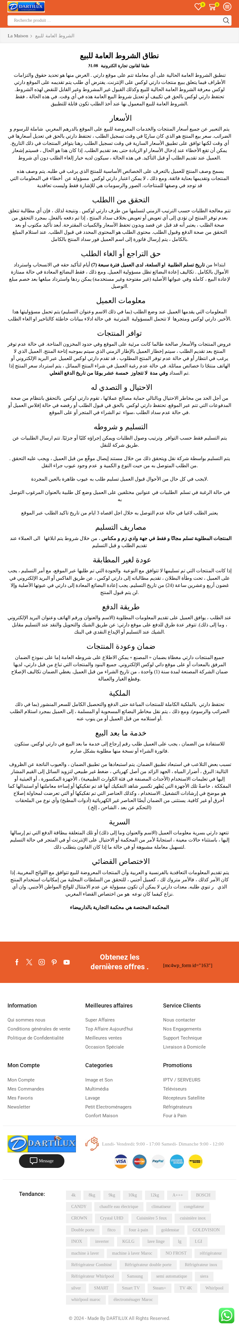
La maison (18, 35)
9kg (112, 1195)
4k (73, 1195)
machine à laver (85, 1253)
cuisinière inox (193, 1218)
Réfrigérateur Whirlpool (92, 1276)
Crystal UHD (111, 1218)
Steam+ (159, 1288)
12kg (154, 1195)
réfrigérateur (211, 1253)
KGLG (128, 1241)
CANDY (79, 1206)
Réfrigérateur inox (201, 1264)
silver (76, 1288)
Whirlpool (214, 1288)
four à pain (138, 1230)
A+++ (177, 1195)
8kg (92, 1195)
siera (204, 1276)
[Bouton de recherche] (226, 20)
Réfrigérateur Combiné (91, 1264)
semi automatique (171, 1276)
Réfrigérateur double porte (148, 1264)
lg (179, 1241)
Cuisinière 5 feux (152, 1218)
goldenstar (170, 1230)
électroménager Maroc (133, 1299)
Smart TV (131, 1288)
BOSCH (203, 1195)
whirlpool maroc (86, 1299)
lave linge (156, 1241)
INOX (76, 1241)
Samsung (135, 1276)
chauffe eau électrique (119, 1206)
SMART (101, 1288)
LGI (198, 1241)
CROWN (79, 1218)
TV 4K (186, 1288)
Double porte (82, 1230)
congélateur (194, 1206)
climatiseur (161, 1206)
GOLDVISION (206, 1230)
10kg (132, 1195)
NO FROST (176, 1253)
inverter (102, 1241)
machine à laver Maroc (132, 1253)
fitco (111, 1230)
